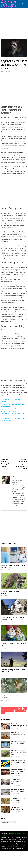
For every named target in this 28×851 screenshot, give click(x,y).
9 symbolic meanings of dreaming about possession (19, 725)
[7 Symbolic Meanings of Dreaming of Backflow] (5, 799)
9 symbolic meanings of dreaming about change (18, 790)
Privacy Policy (20, 846)
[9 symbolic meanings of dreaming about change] (5, 790)
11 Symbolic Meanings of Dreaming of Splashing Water (18, 781)
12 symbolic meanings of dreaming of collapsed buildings (12, 618)
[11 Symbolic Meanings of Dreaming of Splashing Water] (5, 780)
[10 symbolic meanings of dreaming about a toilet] (5, 742)
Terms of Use (11, 846)
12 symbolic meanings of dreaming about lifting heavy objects (19, 752)
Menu (24, 4)
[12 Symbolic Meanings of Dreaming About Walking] (5, 733)
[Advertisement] (14, 22)
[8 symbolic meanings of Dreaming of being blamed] (5, 761)
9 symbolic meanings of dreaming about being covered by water (18, 771)
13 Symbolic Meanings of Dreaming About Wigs (18, 808)
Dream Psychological (16, 833)
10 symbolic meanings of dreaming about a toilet (18, 742)
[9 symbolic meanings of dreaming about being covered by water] (5, 770)
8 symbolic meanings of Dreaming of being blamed (18, 761)
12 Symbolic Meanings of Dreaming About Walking (18, 733)
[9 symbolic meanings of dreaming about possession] (5, 724)
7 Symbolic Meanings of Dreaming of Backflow (18, 799)
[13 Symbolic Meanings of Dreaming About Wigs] (5, 807)
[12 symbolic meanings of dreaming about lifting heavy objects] (5, 751)
